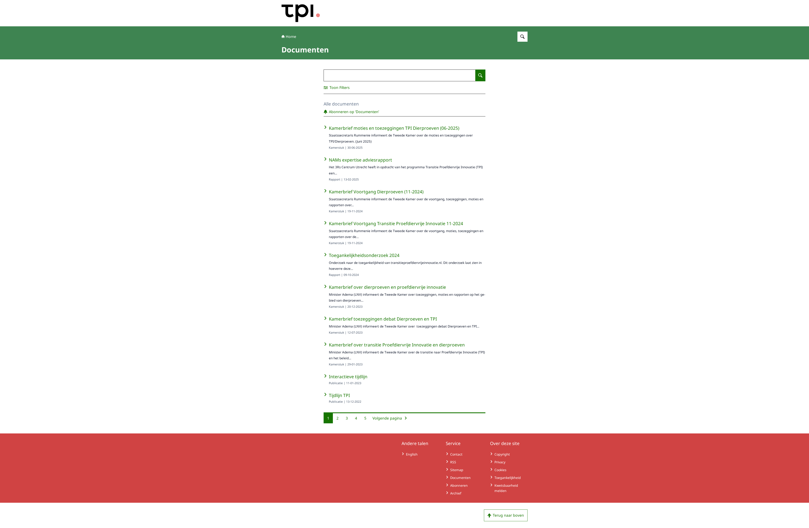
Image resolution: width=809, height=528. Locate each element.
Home (291, 36)
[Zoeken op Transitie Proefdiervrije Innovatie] (522, 37)
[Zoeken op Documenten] (480, 75)
